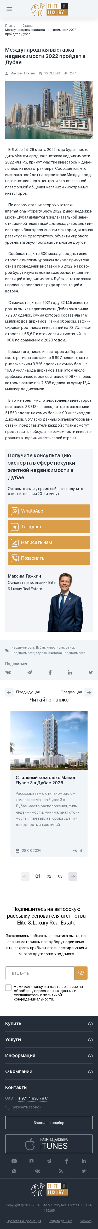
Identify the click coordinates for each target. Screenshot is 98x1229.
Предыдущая (28, 692)
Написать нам (36, 542)
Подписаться (81, 973)
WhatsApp (32, 511)
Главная (11, 26)
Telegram (31, 526)
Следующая (71, 692)
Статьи (27, 26)
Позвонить (32, 558)
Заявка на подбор (49, 1123)
